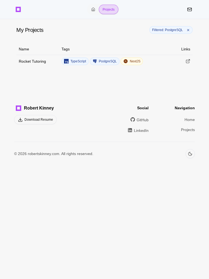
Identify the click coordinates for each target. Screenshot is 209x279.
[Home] (18, 9)
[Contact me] (189, 9)
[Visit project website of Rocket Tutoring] (188, 61)
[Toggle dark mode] (190, 154)
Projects (109, 9)
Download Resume (38, 120)
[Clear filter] (188, 30)
